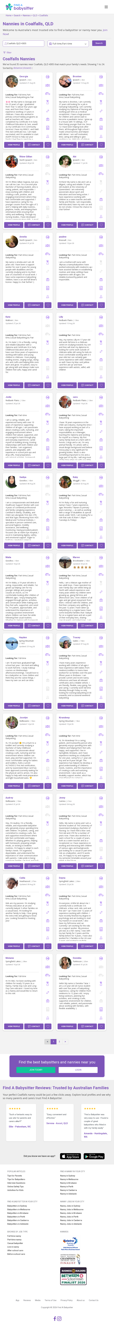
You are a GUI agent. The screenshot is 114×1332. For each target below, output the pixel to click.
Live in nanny (13, 1247)
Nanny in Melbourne (69, 1179)
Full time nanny (14, 1236)
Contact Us (93, 1300)
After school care (15, 1250)
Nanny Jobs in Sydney (70, 1206)
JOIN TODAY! (35, 1070)
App (17, 1300)
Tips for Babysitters (16, 1179)
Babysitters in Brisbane (17, 1213)
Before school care (16, 1254)
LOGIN (78, 1070)
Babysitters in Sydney (17, 1206)
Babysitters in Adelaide (17, 1224)
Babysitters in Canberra (18, 1220)
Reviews (27, 1300)
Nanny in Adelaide (68, 1194)
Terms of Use (50, 1300)
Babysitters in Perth (16, 1217)
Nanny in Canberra (68, 1190)
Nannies (27, 15)
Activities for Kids (15, 1190)
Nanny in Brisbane (68, 1183)
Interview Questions (16, 1183)
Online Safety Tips (15, 1186)
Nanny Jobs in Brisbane (71, 1213)
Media (37, 1300)
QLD (35, 15)
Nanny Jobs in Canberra (71, 1220)
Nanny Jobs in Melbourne (71, 1209)
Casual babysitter (15, 1243)
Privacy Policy (67, 1300)
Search (17, 15)
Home (9, 15)
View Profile (14, 145)
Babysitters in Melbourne (18, 1209)
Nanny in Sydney (67, 1176)
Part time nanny (14, 1240)
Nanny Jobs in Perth (69, 1217)
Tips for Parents (14, 1176)
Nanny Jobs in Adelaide (71, 1224)
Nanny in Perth (66, 1186)
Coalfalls (43, 15)
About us (81, 1300)
